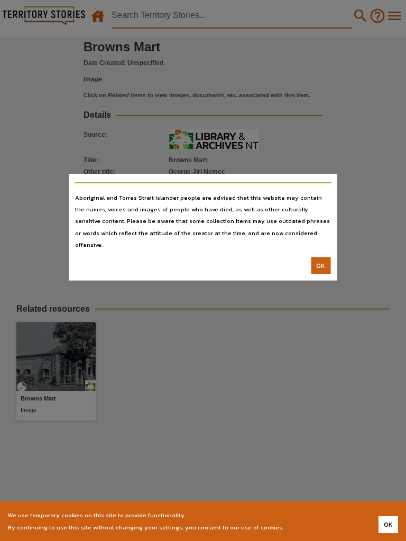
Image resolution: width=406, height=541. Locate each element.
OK (320, 265)
